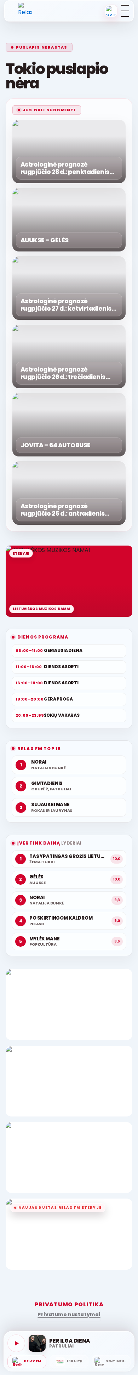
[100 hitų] (69, 1361)
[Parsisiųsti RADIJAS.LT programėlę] (111, 11)
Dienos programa (42, 637)
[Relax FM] (26, 1361)
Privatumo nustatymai (69, 1314)
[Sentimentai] (111, 1361)
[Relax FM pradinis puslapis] (27, 11)
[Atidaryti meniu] (125, 11)
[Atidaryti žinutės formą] (69, 1004)
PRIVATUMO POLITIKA (69, 1304)
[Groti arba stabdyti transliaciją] (16, 1343)
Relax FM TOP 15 (39, 749)
